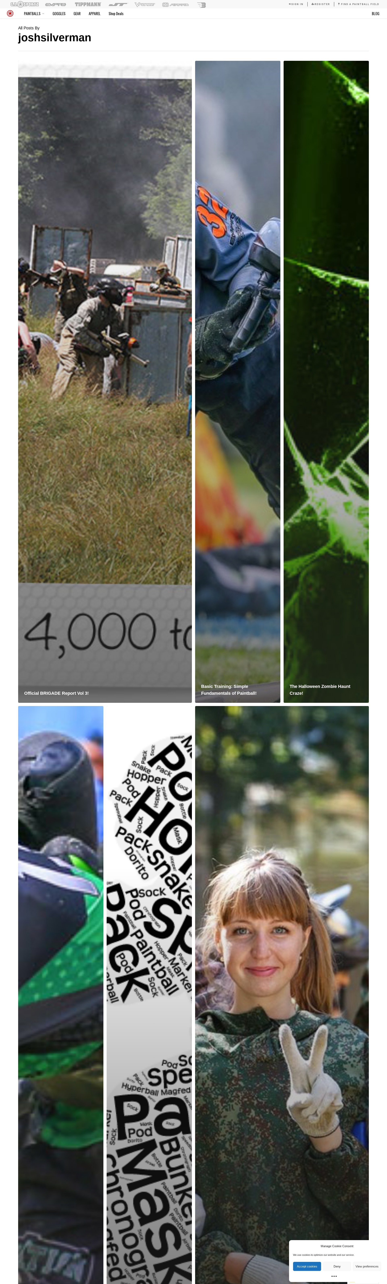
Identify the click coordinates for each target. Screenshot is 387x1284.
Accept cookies (307, 1266)
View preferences (367, 1266)
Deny (337, 1266)
